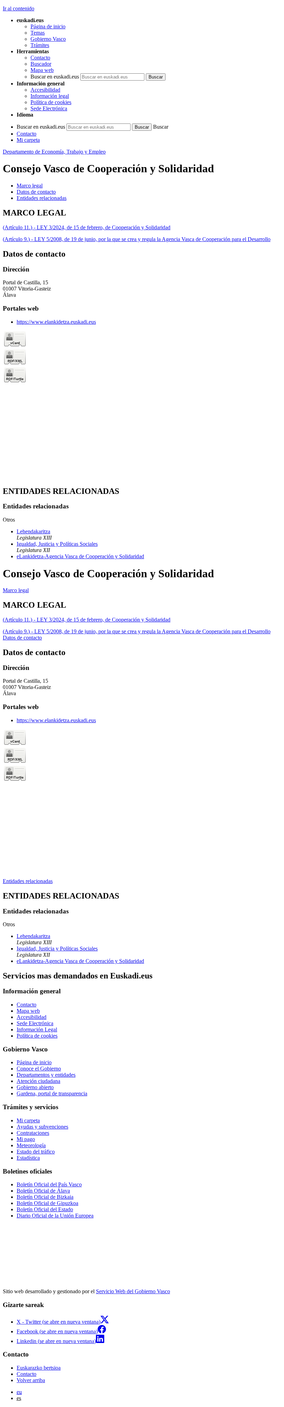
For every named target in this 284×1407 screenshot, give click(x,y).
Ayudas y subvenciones (42, 1127)
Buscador (40, 64)
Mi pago (26, 1139)
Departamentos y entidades (46, 1075)
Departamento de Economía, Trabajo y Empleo (54, 152)
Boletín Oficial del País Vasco (49, 1184)
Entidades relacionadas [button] (41, 198)
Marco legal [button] (30, 185)
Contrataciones (33, 1133)
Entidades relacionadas (28, 881)
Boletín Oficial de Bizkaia (45, 1197)
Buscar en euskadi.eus (54, 77)
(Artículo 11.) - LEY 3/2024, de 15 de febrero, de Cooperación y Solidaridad (86, 227)
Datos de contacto (22, 638)
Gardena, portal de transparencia (52, 1093)
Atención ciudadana (38, 1081)
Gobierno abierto (35, 1087)
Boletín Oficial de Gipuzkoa (47, 1203)
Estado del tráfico (36, 1152)
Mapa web (42, 70)
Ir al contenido (18, 8)
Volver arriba (31, 1380)
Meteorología (31, 1145)
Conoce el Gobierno (39, 1069)
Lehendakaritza (33, 531)
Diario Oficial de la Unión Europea (55, 1216)
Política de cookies (50, 102)
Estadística (28, 1158)
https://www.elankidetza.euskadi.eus (56, 322)
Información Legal (37, 1029)
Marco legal (16, 590)
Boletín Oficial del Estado (45, 1209)
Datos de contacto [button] (36, 192)
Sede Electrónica (48, 108)
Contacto (40, 58)
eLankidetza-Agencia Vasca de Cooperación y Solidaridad (80, 556)
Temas (37, 33)
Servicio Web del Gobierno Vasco (133, 1291)
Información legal (49, 96)
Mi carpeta (28, 140)
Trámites (39, 45)
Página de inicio (47, 26)
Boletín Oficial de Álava (43, 1191)
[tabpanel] (142, 225)
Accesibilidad (45, 90)
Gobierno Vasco (48, 39)
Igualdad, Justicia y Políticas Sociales (57, 544)
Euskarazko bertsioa (39, 1368)
